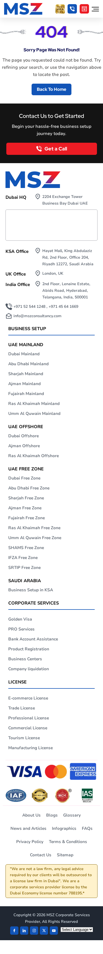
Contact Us (40, 855)
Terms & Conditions (68, 841)
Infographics (64, 828)
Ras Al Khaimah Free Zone (34, 528)
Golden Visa (20, 619)
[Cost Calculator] (84, 9)
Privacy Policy (29, 841)
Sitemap (65, 855)
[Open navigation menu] (95, 9)
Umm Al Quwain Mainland (34, 413)
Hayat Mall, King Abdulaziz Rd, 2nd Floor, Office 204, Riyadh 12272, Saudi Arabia (67, 257)
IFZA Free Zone (23, 557)
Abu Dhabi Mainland (28, 364)
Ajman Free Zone (24, 508)
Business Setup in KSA (30, 590)
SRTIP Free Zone (24, 567)
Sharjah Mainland (25, 374)
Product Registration (28, 649)
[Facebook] (14, 930)
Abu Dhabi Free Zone (28, 488)
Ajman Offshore (24, 446)
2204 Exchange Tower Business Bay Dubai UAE (65, 200)
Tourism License (24, 738)
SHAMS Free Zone (26, 547)
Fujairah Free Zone (26, 518)
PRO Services (21, 629)
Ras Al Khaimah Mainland (34, 403)
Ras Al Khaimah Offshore (33, 456)
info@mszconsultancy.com (37, 316)
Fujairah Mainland (26, 393)
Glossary (72, 815)
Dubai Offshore (23, 436)
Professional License (28, 718)
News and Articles (28, 828)
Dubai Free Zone (24, 478)
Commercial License (27, 728)
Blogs (52, 815)
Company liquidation (28, 669)
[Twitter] (44, 930)
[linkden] (24, 930)
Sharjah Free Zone (26, 498)
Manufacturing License (30, 748)
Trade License (21, 708)
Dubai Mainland (24, 354)
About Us (31, 815)
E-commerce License (28, 698)
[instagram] (34, 930)
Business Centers (25, 659)
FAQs (87, 828)
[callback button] (72, 9)
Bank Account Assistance (33, 639)
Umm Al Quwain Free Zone (34, 537)
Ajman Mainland (24, 383)
